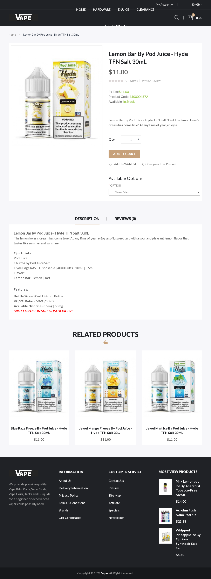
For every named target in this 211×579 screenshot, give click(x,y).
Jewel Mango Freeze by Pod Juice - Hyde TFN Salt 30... (105, 430)
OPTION (115, 185)
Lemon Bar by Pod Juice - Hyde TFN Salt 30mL (51, 34)
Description (87, 218)
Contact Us (116, 480)
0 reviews (131, 80)
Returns (114, 488)
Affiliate (114, 503)
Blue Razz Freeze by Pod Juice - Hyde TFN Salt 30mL (39, 430)
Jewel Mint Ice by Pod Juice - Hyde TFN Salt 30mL (172, 430)
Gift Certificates (70, 517)
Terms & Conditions (72, 503)
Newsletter (116, 517)
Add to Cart (124, 154)
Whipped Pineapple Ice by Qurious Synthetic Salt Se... (188, 539)
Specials (114, 510)
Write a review (151, 80)
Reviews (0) (125, 218)
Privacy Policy (69, 495)
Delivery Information (73, 488)
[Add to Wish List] (63, 356)
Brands (63, 510)
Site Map (115, 495)
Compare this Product (162, 164)
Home (12, 34)
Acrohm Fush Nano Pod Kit (186, 512)
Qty (112, 139)
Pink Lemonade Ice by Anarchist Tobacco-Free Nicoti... (188, 488)
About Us (65, 480)
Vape (104, 573)
